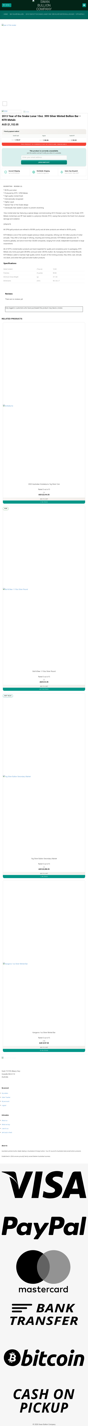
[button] (6, 5)
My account (5, 1101)
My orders (5, 1093)
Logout (4, 1105)
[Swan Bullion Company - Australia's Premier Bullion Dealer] (44, 5)
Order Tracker (6, 1097)
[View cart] (84, 5)
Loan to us (5, 1128)
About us (4, 1120)
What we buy (6, 1124)
